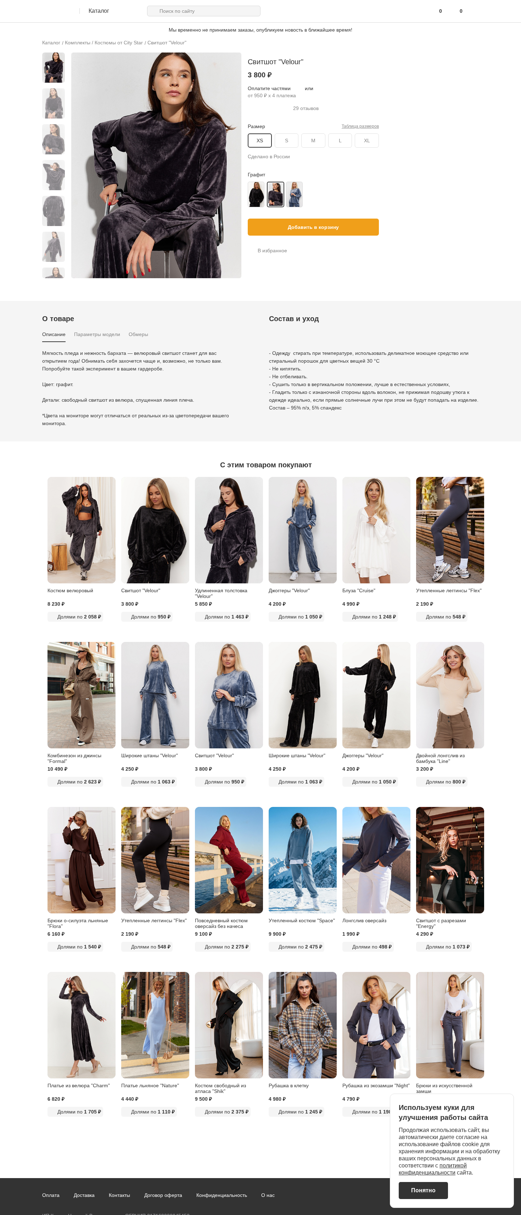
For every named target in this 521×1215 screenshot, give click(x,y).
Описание (54, 334)
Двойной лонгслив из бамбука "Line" (440, 758)
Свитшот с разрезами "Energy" (441, 923)
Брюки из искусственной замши (444, 1088)
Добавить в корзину (313, 227)
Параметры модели (97, 334)
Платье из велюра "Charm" (78, 1085)
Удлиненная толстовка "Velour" (221, 593)
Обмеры (138, 334)
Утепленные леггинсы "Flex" (449, 590)
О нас (268, 1195)
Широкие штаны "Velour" (149, 755)
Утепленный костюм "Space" (302, 920)
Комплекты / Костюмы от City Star (104, 42)
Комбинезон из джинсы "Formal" (74, 758)
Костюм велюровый (70, 590)
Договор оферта (163, 1195)
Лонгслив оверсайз (364, 920)
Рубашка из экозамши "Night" (376, 1085)
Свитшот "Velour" (166, 42)
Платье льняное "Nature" (150, 1085)
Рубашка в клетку (289, 1085)
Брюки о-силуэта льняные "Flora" (77, 923)
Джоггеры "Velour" (289, 590)
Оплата (51, 1195)
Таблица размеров (360, 126)
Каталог (51, 42)
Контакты (119, 1195)
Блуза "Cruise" (358, 590)
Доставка (84, 1195)
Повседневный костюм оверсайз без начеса (221, 923)
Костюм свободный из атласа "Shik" (220, 1088)
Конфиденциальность (221, 1195)
